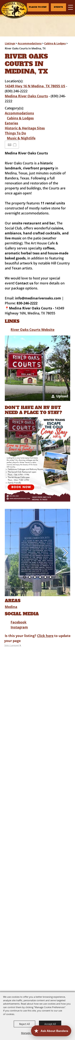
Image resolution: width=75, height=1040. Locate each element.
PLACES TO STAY (38, 7)
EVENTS (58, 7)
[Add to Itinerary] (15, 144)
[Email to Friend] (9, 145)
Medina (11, 606)
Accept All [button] (50, 1024)
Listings (10, 43)
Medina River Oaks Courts (26, 96)
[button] (37, 368)
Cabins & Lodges (55, 43)
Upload (62, 396)
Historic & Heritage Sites (25, 128)
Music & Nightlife (21, 138)
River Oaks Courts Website (32, 329)
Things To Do (15, 133)
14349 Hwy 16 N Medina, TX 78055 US (35, 86)
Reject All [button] (24, 1024)
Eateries (11, 123)
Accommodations (29, 43)
